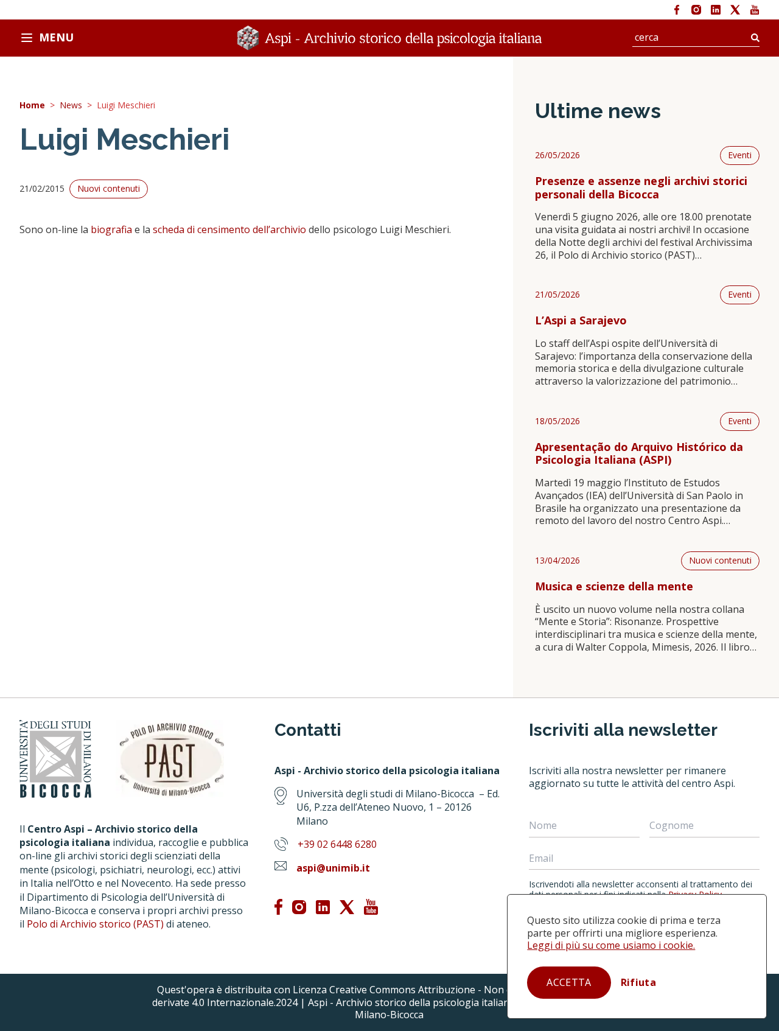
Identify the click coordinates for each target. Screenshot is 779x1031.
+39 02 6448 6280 (337, 844)
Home (32, 105)
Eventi (740, 155)
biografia (111, 229)
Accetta (569, 982)
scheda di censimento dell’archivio (229, 229)
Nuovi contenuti (720, 560)
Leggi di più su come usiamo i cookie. (611, 945)
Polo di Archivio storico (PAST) (95, 924)
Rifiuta (638, 982)
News (71, 105)
